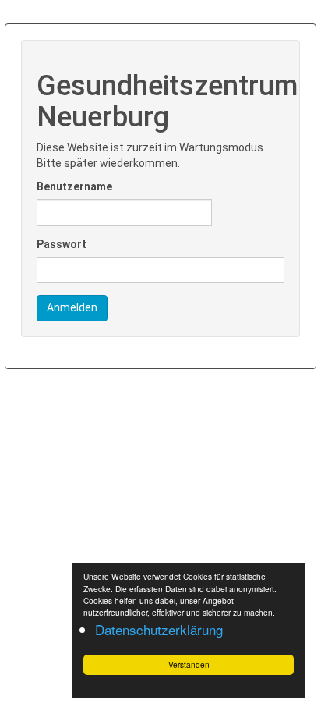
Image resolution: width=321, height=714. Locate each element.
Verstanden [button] (189, 664)
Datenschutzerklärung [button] (159, 629)
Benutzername (74, 186)
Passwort (61, 244)
